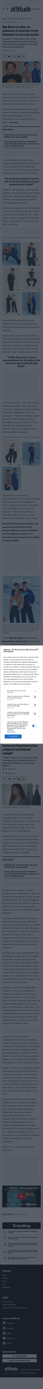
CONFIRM (13, 736)
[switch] (34, 697)
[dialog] (21, 694)
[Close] (38, 650)
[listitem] (21, 691)
